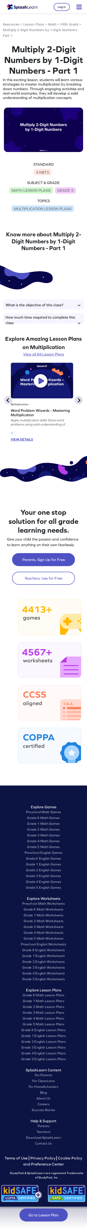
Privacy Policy (42, 1158)
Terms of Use (17, 1158)
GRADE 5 (65, 190)
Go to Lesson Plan (43, 1215)
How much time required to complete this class (40, 319)
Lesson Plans (33, 24)
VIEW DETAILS (22, 439)
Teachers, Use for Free (43, 578)
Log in (62, 7)
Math (52, 24)
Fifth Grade (69, 24)
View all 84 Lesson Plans (43, 354)
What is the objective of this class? (34, 305)
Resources (11, 24)
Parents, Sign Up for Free (43, 560)
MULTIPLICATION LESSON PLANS (42, 209)
